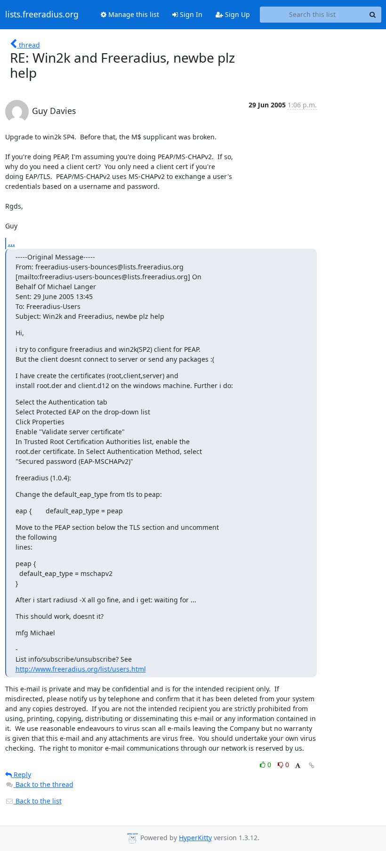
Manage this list (132, 14)
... (11, 243)
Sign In (190, 14)
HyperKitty (195, 837)
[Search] (372, 15)
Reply (21, 774)
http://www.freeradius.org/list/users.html (81, 669)
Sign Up (236, 14)
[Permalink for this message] (311, 765)
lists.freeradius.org (42, 14)
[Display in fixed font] (297, 766)
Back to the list (38, 800)
